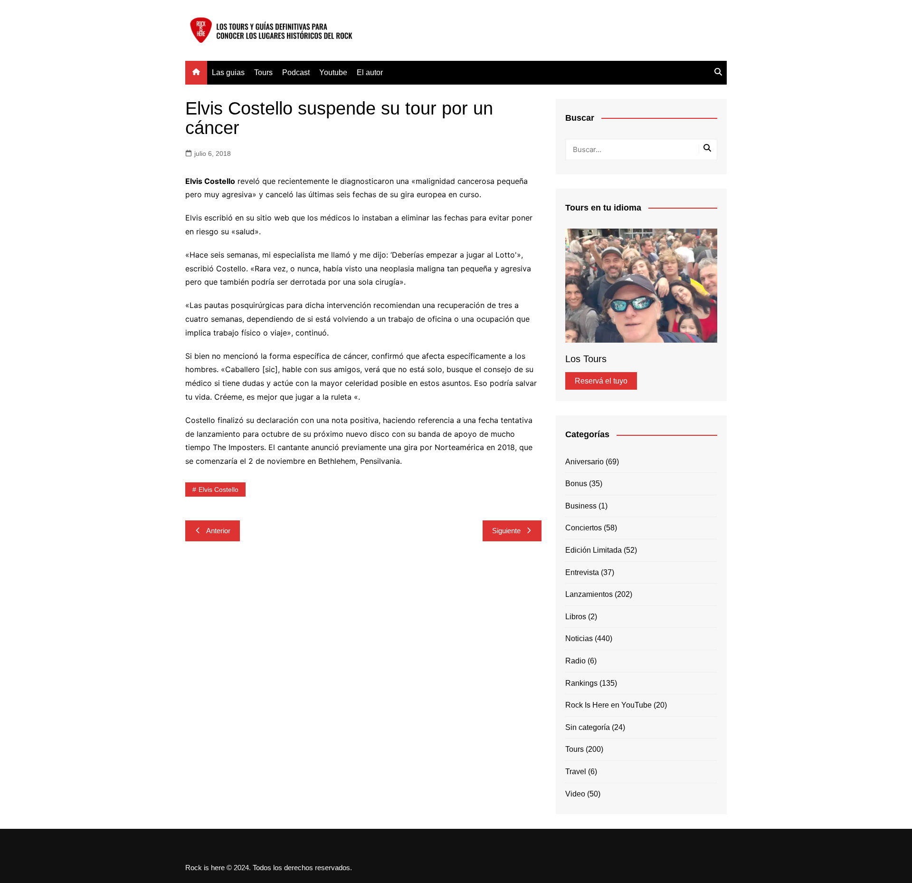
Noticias (579, 638)
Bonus (576, 484)
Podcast (296, 72)
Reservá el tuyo (601, 381)
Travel (575, 772)
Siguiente (506, 531)
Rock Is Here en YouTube (608, 705)
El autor (370, 72)
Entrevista (582, 572)
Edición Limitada (593, 550)
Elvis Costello (218, 489)
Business (581, 506)
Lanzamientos (589, 594)
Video (575, 794)
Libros (575, 617)
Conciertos (583, 528)
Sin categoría (587, 727)
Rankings (581, 683)
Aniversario (584, 462)
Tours (263, 72)
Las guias (228, 72)
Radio (575, 661)
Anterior (218, 531)
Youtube (333, 72)
